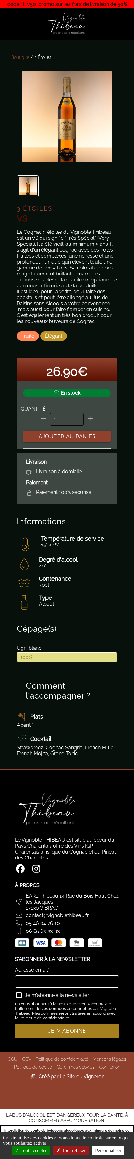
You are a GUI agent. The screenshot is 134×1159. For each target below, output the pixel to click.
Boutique (20, 57)
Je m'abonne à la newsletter (57, 995)
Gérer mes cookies (75, 1066)
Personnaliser (108, 1150)
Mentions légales (109, 1059)
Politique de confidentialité (44, 1018)
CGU (12, 1059)
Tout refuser (72, 1150)
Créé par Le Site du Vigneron (71, 1077)
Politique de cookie (33, 1066)
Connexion (109, 1066)
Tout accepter (33, 1150)
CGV (26, 1059)
